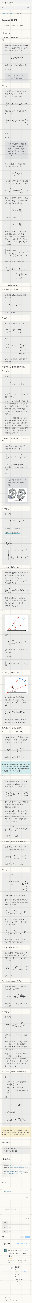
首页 (4, 13)
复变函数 (9, 13)
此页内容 (27, 7)
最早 (21, 1243)
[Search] (24, 2)
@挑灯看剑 (20, 1279)
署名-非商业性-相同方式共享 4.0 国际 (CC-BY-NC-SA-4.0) (14, 1172)
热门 (25, 1243)
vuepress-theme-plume (21, 1298)
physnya (12, 1165)
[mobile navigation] (29, 3)
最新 (17, 1243)
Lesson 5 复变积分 (18, 13)
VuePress (13, 1298)
